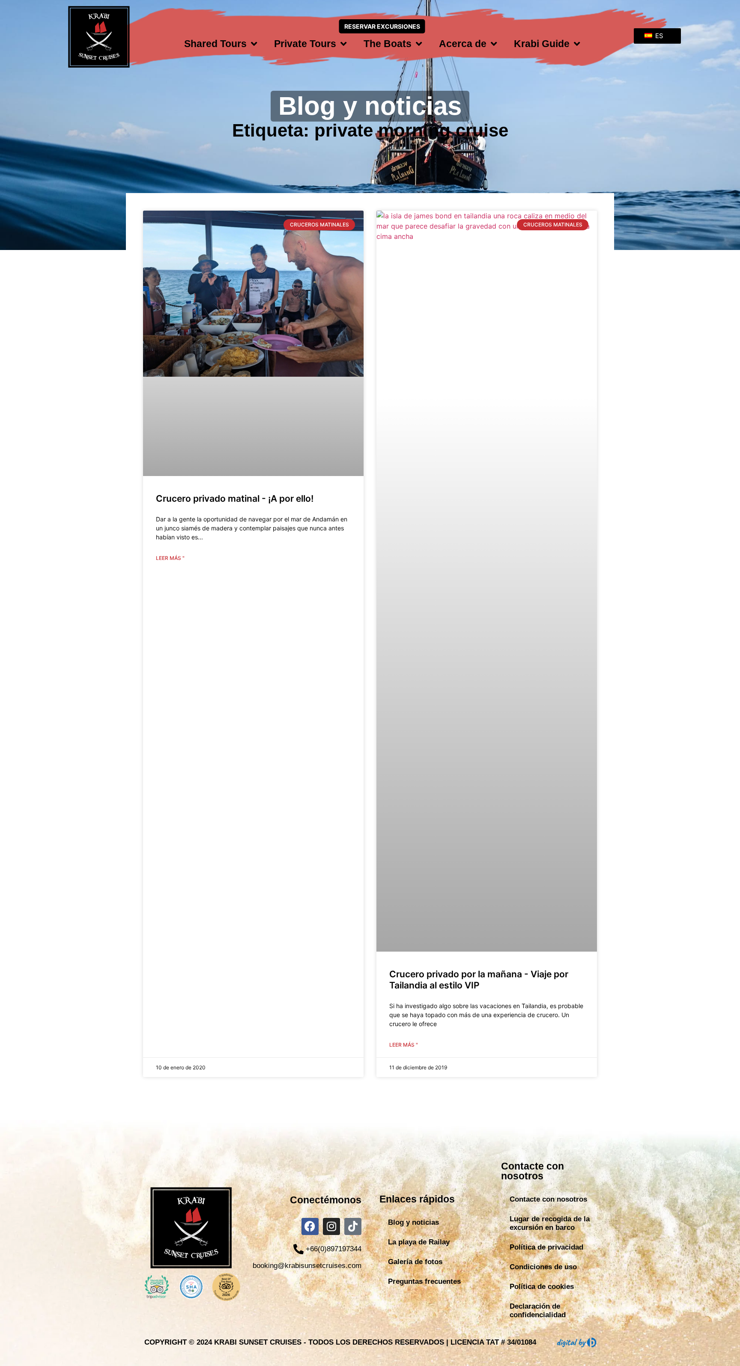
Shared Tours (215, 43)
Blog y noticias (413, 1222)
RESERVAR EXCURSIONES (382, 26)
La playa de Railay (419, 1242)
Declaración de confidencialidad (538, 1310)
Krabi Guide (542, 43)
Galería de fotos (415, 1262)
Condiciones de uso (543, 1267)
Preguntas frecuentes (424, 1281)
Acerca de (462, 43)
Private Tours (305, 43)
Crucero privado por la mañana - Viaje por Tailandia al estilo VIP (478, 979)
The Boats (388, 43)
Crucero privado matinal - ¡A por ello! (234, 498)
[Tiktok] (352, 1226)
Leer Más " (170, 558)
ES (658, 36)
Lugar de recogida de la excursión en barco (550, 1223)
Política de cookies (542, 1287)
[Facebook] (310, 1226)
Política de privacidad (546, 1247)
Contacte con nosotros (548, 1199)
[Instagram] (331, 1226)
